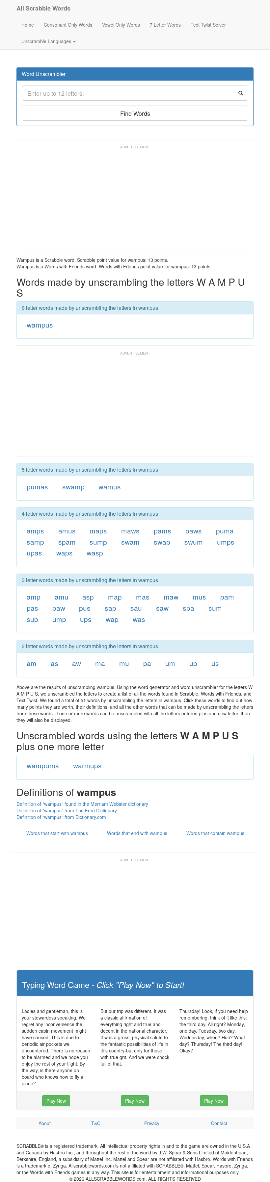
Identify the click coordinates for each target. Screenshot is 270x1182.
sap (110, 608)
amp (33, 597)
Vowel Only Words (121, 24)
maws (130, 530)
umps (225, 542)
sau (136, 608)
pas (32, 608)
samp (35, 542)
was (139, 619)
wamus (109, 486)
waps (64, 552)
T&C (95, 1123)
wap (112, 619)
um (170, 663)
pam (227, 597)
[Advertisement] (136, 200)
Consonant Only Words (68, 24)
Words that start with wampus (57, 833)
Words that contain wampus (215, 833)
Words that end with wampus (137, 833)
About (45, 1123)
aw (76, 663)
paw (58, 608)
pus (85, 608)
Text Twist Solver (208, 24)
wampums (43, 765)
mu (124, 663)
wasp (95, 552)
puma (225, 530)
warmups (87, 765)
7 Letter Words (165, 24)
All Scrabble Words (43, 8)
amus (67, 530)
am (32, 663)
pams (162, 530)
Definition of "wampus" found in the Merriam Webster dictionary (82, 803)
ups (86, 619)
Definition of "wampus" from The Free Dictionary (66, 810)
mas (142, 597)
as (54, 663)
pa (147, 663)
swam (130, 542)
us (215, 663)
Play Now (56, 1100)
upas (34, 552)
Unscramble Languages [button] (46, 41)
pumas (37, 486)
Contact (219, 1123)
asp (88, 597)
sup (32, 619)
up (193, 663)
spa (188, 608)
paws (193, 530)
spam (67, 542)
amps (35, 530)
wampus (40, 325)
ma (100, 663)
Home (27, 24)
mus (199, 597)
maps (98, 530)
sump (98, 542)
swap (162, 542)
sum (215, 608)
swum (193, 542)
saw (162, 608)
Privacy (151, 1123)
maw (171, 597)
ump (59, 619)
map (115, 597)
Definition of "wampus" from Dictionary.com (61, 817)
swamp (73, 486)
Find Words (135, 113)
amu (61, 597)
